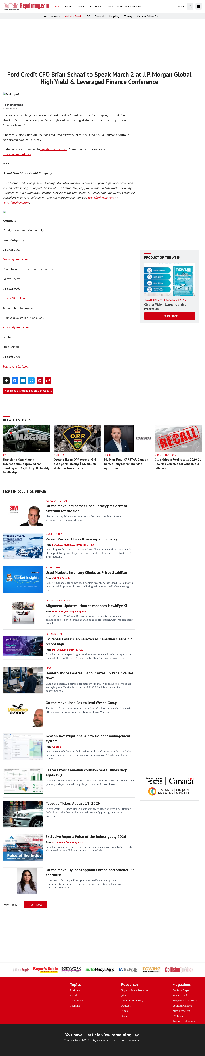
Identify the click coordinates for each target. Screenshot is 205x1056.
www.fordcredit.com (101, 198)
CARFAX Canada (61, 578)
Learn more (170, 316)
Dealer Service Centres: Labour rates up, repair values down (90, 675)
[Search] (190, 6)
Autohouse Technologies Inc (68, 842)
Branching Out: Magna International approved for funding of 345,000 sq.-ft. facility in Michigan (26, 465)
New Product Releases (58, 600)
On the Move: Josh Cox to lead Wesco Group (81, 702)
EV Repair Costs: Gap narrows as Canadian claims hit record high (89, 641)
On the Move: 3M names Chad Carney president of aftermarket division (86, 508)
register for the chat (53, 149)
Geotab (56, 746)
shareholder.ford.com (17, 154)
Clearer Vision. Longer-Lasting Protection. (165, 307)
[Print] (6, 380)
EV (4, 455)
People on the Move (56, 501)
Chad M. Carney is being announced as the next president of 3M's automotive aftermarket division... (83, 518)
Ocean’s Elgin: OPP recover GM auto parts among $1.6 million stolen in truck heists (75, 463)
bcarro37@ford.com (16, 366)
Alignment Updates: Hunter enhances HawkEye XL (87, 605)
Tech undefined (13, 105)
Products (59, 455)
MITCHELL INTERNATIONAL (67, 649)
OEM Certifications (165, 455)
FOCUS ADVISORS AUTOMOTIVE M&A (73, 544)
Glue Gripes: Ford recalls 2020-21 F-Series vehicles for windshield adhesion (178, 463)
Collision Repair (54, 634)
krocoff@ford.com (15, 298)
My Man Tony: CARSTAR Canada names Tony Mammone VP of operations (126, 463)
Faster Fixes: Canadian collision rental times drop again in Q (86, 772)
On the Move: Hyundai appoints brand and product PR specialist (90, 872)
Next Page (35, 904)
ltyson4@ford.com (15, 259)
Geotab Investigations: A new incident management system (88, 738)
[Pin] (40, 380)
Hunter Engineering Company (69, 611)
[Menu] (198, 6)
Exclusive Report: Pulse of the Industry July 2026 (86, 836)
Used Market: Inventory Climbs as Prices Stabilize (86, 572)
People (107, 455)
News (48, 668)
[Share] (15, 380)
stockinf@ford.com (16, 327)
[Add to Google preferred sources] (48, 380)
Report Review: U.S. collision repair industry (81, 539)
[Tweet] (31, 380)
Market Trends (54, 534)
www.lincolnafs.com (16, 202)
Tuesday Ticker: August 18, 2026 (73, 803)
